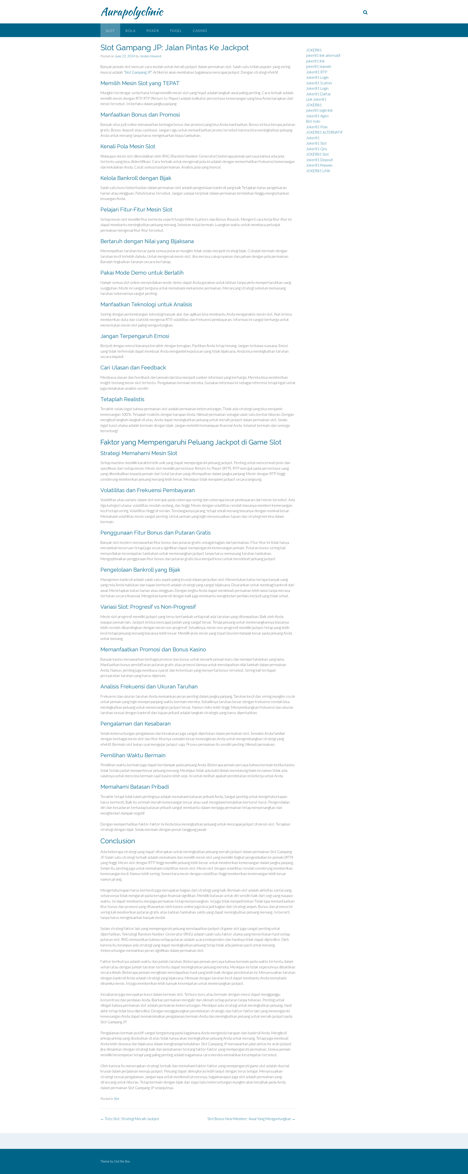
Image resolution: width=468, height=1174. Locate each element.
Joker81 (313, 138)
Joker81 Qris (316, 149)
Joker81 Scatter (319, 83)
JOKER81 (314, 50)
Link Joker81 (316, 99)
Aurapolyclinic (131, 11)
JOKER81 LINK (318, 171)
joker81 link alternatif (323, 55)
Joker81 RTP (316, 72)
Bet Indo (313, 121)
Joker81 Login (317, 77)
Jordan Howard (150, 56)
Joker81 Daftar (318, 94)
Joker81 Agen (317, 116)
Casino (200, 31)
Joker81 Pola (316, 127)
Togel (176, 31)
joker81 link (315, 61)
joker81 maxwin (318, 66)
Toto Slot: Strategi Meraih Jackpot (129, 1118)
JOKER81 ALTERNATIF (324, 132)
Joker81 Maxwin (319, 165)
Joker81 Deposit (319, 160)
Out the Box (122, 1161)
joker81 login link (319, 110)
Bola (131, 31)
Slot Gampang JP (138, 72)
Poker (152, 31)
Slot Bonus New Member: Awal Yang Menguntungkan (251, 1118)
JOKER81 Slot (317, 154)
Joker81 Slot (316, 143)
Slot (110, 31)
